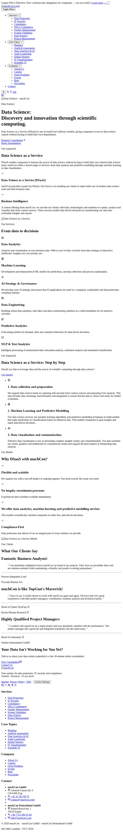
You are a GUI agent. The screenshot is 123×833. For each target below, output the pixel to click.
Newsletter (19, 83)
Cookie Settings (42, 682)
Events (17, 77)
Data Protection (22, 18)
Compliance (20, 24)
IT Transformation (23, 59)
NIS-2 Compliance (23, 27)
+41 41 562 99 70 (19, 796)
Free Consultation (10, 662)
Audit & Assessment (24, 48)
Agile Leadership (23, 54)
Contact (12, 86)
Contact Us (7, 665)
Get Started (7, 374)
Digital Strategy (22, 56)
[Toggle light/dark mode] (3, 92)
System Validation (23, 32)
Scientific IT (20, 62)
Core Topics (15, 42)
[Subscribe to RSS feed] (8, 92)
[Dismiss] (108, 3)
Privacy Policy (17, 681)
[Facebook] (12, 685)
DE (14, 92)
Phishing (18, 45)
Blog (16, 80)
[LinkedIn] (2, 685)
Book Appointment (11, 143)
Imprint (5, 681)
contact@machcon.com (22, 799)
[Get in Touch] (2, 95)
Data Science (20, 35)
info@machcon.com (20, 818)
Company (13, 66)
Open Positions (21, 74)
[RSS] (15, 685)
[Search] (11, 92)
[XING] (6, 685)
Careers (18, 72)
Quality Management (24, 30)
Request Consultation (12, 140)
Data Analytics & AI (24, 51)
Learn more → (99, 2)
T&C (29, 681)
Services (13, 15)
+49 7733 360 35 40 (21, 814)
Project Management (24, 38)
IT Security (19, 21)
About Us (19, 69)
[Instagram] (9, 685)
